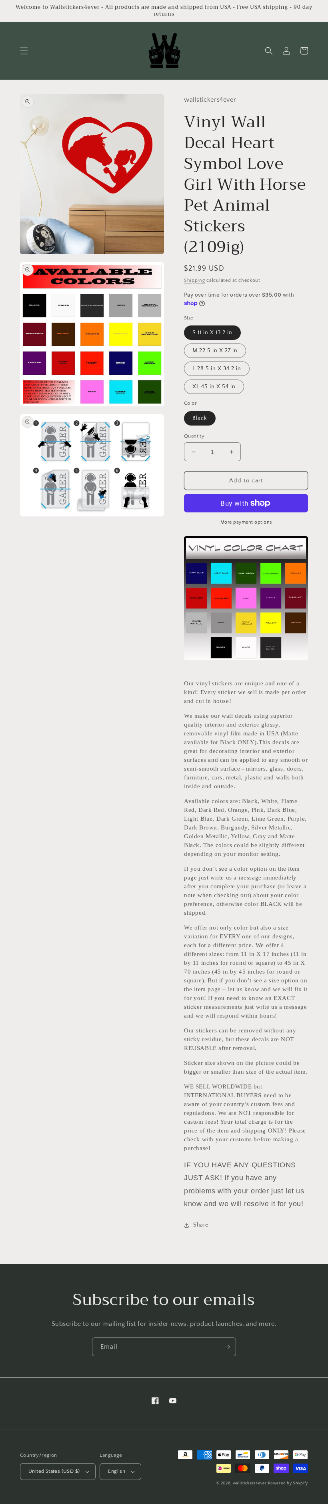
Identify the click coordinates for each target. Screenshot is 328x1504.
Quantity (194, 436)
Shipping (194, 280)
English (116, 1471)
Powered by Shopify (288, 1483)
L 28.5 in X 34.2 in (216, 368)
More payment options (246, 522)
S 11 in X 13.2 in (212, 332)
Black (199, 418)
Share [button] (200, 1225)
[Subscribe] (227, 1346)
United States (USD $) (54, 1471)
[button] (24, 51)
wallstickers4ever (250, 1483)
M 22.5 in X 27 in (215, 350)
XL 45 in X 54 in (214, 387)
